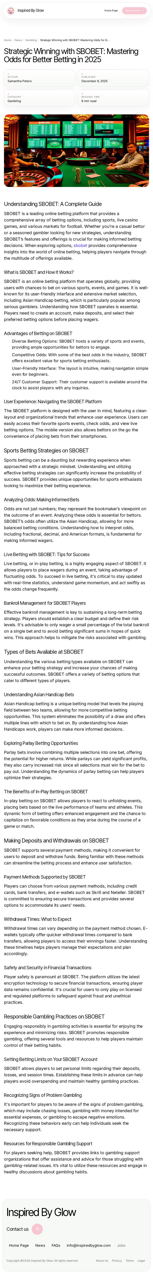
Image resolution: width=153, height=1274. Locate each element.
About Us (102, 1260)
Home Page (19, 1245)
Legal (141, 1260)
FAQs (56, 1245)
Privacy (117, 1260)
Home (7, 40)
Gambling (31, 40)
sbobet (80, 245)
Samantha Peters (20, 81)
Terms (130, 1260)
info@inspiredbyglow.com (89, 1245)
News (18, 40)
